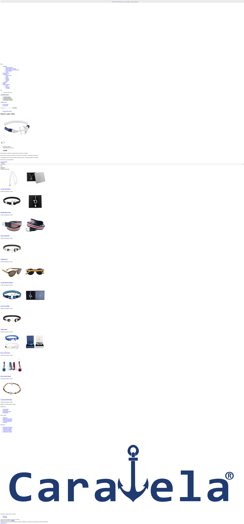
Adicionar (2, 167)
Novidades (8, 88)
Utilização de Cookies (7, 431)
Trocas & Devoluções (7, 430)
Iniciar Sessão (6, 409)
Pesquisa (14, 107)
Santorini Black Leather (6, 212)
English (8, 97)
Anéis (7, 76)
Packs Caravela (6, 73)
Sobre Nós (5, 417)
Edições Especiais (9, 67)
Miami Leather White (7, 111)
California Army (4, 259)
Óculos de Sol (8, 75)
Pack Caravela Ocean (5, 352)
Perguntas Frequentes (7, 419)
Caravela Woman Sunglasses (7, 282)
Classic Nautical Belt (5, 235)
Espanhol (10, 98)
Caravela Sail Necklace (5, 189)
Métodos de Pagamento (7, 418)
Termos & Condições (7, 429)
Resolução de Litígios (7, 428)
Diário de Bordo (6, 84)
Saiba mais (3, 522)
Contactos (5, 422)
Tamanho (2, 163)
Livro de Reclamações (7, 421)
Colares (7, 77)
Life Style (8, 86)
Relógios (7, 78)
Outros (7, 81)
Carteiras (7, 80)
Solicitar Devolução (7, 411)
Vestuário (5, 82)
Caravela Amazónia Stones (6, 399)
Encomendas (5, 412)
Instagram (5, 517)
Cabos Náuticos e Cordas (11, 68)
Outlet (4, 83)
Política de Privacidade (7, 427)
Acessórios (5, 74)
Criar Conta (5, 105)
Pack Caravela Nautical (6, 376)
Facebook (5, 516)
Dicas (7, 85)
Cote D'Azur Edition (5, 306)
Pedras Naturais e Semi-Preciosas (12, 69)
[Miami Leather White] (16, 139)
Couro (7, 72)
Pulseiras (5, 66)
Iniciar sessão (5, 104)
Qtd (1, 165)
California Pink (4, 329)
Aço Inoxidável (9, 70)
